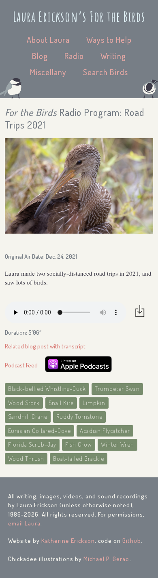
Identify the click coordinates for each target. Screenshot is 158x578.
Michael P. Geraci (106, 559)
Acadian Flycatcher (105, 431)
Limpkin (94, 403)
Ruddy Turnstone (79, 416)
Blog (40, 56)
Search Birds (105, 72)
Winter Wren (117, 444)
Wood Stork (24, 403)
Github (131, 540)
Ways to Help (109, 39)
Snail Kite (61, 403)
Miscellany (48, 72)
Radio (74, 56)
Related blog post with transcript (45, 346)
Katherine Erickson (68, 540)
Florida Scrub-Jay (32, 444)
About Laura (48, 39)
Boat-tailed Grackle (78, 458)
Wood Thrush (26, 458)
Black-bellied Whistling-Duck (47, 388)
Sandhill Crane (27, 416)
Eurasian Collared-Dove (39, 431)
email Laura (24, 523)
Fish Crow (78, 444)
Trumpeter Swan (117, 388)
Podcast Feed (21, 365)
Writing (113, 56)
